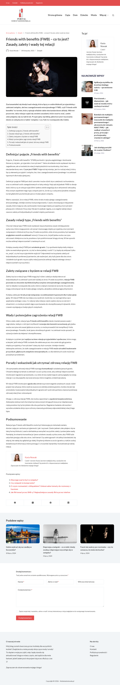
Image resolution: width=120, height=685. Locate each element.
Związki (39, 51)
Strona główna (55, 15)
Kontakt (15, 3)
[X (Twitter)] (33, 503)
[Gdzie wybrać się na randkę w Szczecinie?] (23, 533)
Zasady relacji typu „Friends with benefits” (24, 134)
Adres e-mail (53, 582)
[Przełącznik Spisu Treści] (46, 127)
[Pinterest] (51, 503)
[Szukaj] (113, 15)
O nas (8, 3)
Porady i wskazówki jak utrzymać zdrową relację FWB (29, 142)
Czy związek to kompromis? (23, 483)
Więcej (103, 15)
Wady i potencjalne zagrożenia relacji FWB (24, 139)
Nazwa (21, 582)
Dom (75, 15)
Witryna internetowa (86, 582)
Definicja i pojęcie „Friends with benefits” (24, 131)
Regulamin (39, 3)
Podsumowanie (15, 145)
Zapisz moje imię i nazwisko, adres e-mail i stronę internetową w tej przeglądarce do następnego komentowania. (57, 611)
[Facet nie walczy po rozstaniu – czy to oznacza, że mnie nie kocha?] (97, 533)
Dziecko (84, 15)
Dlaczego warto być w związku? (24, 480)
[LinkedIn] (68, 503)
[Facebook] (15, 503)
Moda (94, 15)
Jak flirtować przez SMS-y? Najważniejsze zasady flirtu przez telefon (40, 492)
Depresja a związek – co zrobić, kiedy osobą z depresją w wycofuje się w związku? (59, 550)
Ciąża (67, 15)
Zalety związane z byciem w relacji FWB (23, 137)
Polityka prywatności (26, 3)
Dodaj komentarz (25, 590)
